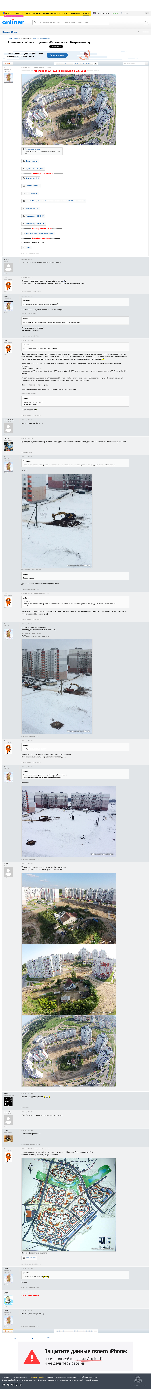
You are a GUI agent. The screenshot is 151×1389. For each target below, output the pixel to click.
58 (83, 63)
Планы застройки (32, 161)
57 (80, 63)
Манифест (50, 1377)
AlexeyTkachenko (9, 420)
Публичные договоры (89, 1377)
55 (75, 63)
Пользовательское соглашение (67, 1377)
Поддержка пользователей (48, 1380)
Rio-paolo (6, 438)
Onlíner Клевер (103, 13)
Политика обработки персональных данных (19, 1380)
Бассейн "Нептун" (32, 208)
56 (77, 63)
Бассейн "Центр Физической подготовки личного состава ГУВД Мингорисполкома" (55, 201)
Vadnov (6, 67)
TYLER (6, 1130)
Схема (28, 247)
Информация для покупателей (71, 1380)
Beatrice (6, 1292)
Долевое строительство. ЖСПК (41, 38)
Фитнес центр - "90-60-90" (35, 216)
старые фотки (31, 1258)
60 (89, 63)
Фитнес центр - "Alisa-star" (35, 224)
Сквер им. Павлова (32, 186)
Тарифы (41, 1377)
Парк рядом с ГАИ (32, 178)
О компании (6, 1377)
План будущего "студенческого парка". (40, 233)
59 (86, 63)
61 (92, 63)
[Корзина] (146, 22)
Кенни (5, 277)
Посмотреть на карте (32, 149)
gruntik (6, 1093)
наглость (6, 259)
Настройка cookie (91, 1380)
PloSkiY (44, 67)
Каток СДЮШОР (31, 193)
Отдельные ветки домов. (35, 168)
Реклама (33, 1377)
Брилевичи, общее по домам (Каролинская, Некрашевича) (49, 42)
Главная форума (13, 38)
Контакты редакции (20, 1377)
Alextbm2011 (7, 1112)
